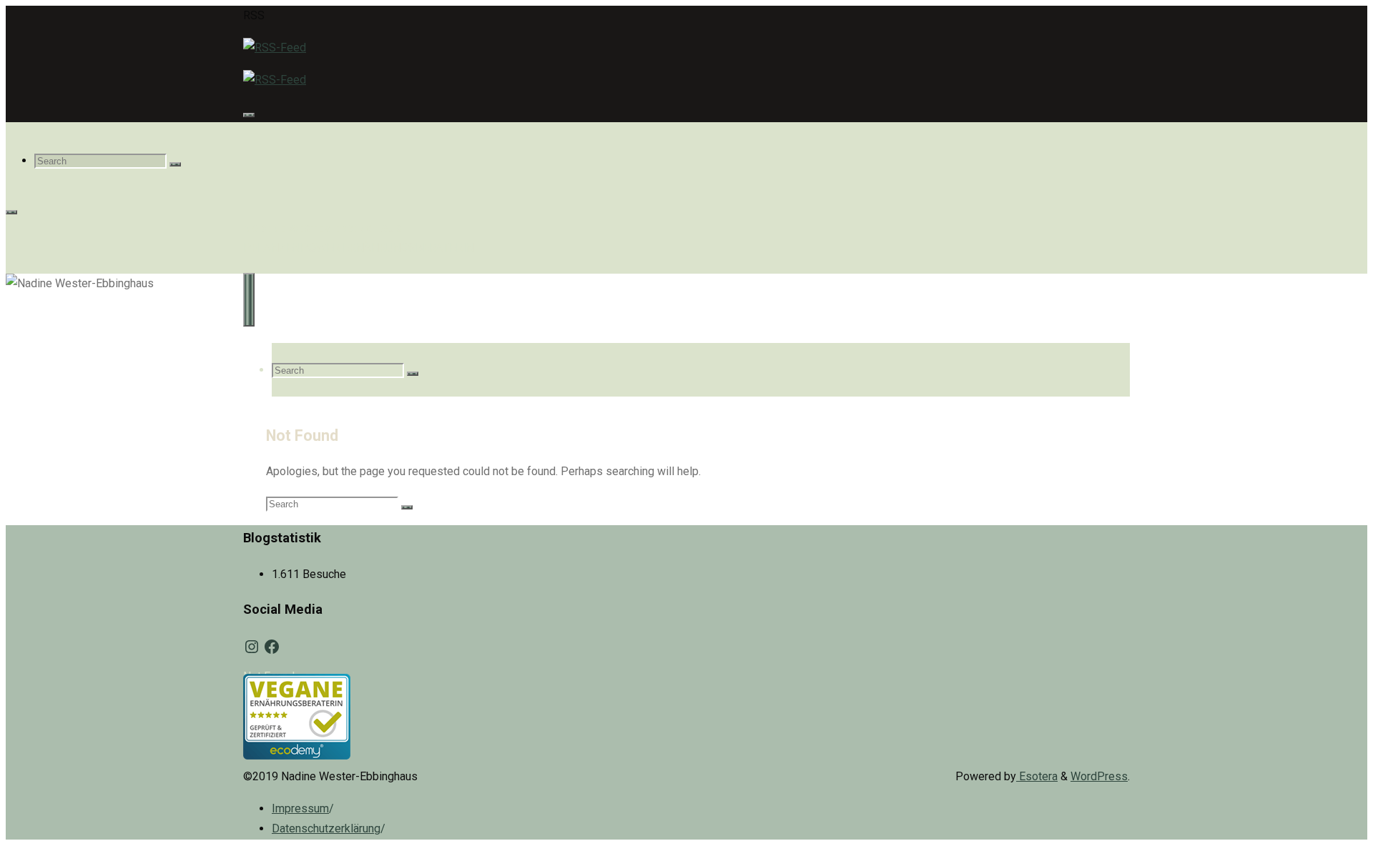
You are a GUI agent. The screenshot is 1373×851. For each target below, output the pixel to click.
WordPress (1099, 776)
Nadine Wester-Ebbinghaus (322, 228)
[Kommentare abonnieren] (274, 79)
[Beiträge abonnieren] (274, 47)
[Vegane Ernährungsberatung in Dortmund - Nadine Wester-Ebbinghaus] (296, 755)
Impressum (300, 808)
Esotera (1037, 776)
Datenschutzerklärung (326, 828)
